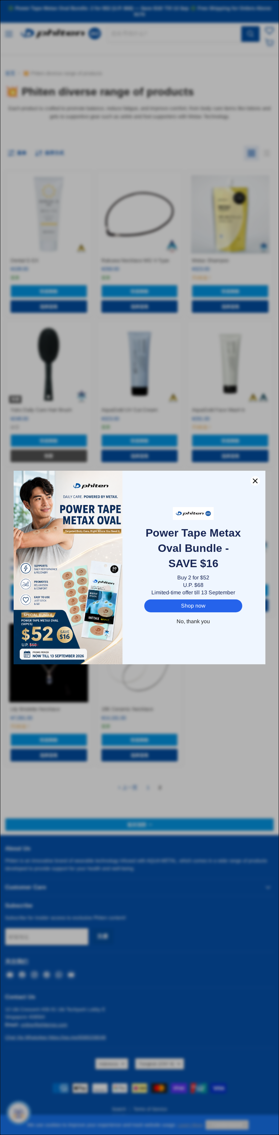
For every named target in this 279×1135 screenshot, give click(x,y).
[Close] (255, 481)
